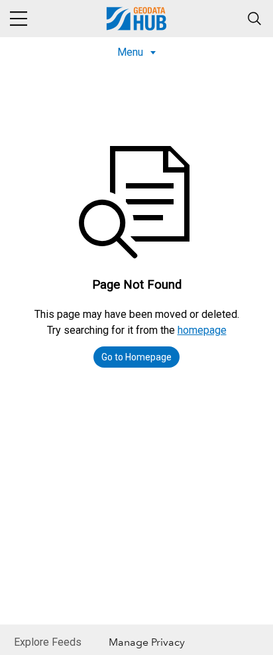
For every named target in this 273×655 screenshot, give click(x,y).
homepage (202, 330)
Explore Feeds (48, 642)
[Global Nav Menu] (18, 19)
